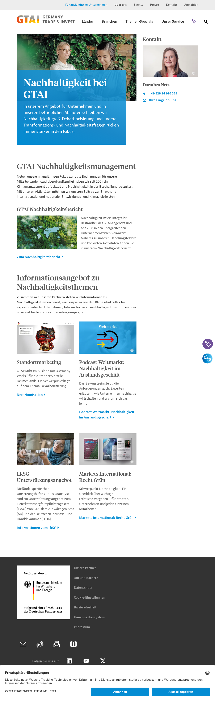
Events (138, 4)
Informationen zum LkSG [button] (36, 528)
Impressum (82, 627)
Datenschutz (83, 588)
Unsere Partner (85, 568)
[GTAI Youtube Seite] (86, 661)
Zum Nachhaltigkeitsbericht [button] (38, 257)
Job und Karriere (86, 578)
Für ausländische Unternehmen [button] (86, 4)
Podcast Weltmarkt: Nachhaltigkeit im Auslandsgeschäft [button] (106, 415)
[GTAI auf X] (103, 661)
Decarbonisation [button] (30, 395)
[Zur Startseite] (46, 22)
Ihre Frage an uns (162, 100)
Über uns (120, 4)
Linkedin (69, 661)
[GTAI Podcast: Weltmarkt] (40, 644)
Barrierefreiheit (85, 607)
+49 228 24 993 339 (163, 93)
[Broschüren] (73, 644)
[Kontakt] (23, 644)
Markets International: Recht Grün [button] (106, 518)
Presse (154, 4)
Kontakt (171, 4)
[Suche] (206, 22)
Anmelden (191, 4)
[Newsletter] (56, 644)
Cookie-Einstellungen (89, 598)
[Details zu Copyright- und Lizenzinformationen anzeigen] (132, 37)
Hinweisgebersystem (89, 617)
